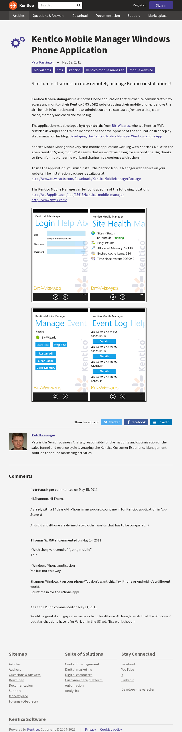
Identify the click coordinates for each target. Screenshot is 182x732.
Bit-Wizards (121, 125)
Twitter (114, 422)
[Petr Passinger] (18, 441)
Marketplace (157, 15)
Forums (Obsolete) (23, 701)
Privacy (90, 729)
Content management (82, 664)
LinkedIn (163, 422)
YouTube (127, 669)
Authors (15, 669)
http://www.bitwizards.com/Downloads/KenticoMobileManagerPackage (86, 178)
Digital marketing (78, 669)
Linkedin (127, 680)
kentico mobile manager (105, 70)
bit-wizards (42, 70)
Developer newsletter (137, 689)
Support (134, 15)
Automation (74, 685)
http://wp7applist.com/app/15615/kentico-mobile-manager (78, 194)
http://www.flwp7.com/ (49, 200)
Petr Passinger (43, 62)
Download (80, 15)
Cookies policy (111, 729)
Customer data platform (84, 680)
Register (139, 5)
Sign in (161, 5)
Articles (19, 15)
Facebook (138, 422)
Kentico (33, 729)
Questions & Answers (48, 15)
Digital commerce (78, 674)
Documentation (108, 15)
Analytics (72, 690)
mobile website (141, 70)
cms (60, 70)
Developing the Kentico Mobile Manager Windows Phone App (115, 136)
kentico (74, 70)
